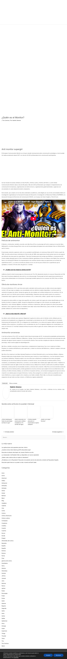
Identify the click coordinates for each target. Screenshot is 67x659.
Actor (3, 473)
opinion (3, 588)
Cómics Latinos (6, 518)
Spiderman (4, 621)
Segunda (4, 608)
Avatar (3, 493)
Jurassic (4, 578)
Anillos (3, 480)
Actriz (3, 475)
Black (3, 498)
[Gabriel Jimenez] (6, 393)
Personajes (4, 593)
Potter (3, 598)
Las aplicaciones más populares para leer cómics (15, 447)
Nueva (3, 585)
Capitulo (4, 505)
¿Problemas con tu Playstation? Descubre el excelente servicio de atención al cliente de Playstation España (30, 460)
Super (3, 628)
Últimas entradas (13, 383)
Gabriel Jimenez (15, 387)
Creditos (4, 525)
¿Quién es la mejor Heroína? (45, 420)
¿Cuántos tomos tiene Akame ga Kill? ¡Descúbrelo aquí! (16, 450)
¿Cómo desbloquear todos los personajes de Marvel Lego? (7, 421)
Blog (3, 500)
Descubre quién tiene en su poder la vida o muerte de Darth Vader (19, 462)
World (3, 646)
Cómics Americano (7, 515)
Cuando (4, 528)
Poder (3, 595)
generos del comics (7, 560)
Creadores (4, 523)
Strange (4, 626)
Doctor (3, 533)
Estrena (4, 550)
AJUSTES (16, 657)
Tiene (3, 638)
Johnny (3, 575)
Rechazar (58, 655)
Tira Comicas (5, 120)
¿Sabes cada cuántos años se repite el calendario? (15, 457)
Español (4, 548)
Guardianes (5, 563)
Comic (3, 510)
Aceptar (48, 655)
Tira (3, 641)
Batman (4, 495)
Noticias (4, 583)
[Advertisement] (33, 36)
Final (3, 558)
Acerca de (4, 383)
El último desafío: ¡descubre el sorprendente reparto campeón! (33, 422)
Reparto (4, 606)
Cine (3, 508)
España (3, 545)
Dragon (3, 538)
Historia (4, 568)
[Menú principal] (33, 22)
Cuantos (4, 530)
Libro (3, 580)
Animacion (4, 483)
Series (3, 616)
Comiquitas (5, 520)
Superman (4, 631)
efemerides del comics (7, 540)
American (4, 478)
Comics (4, 513)
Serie (3, 613)
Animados (4, 485)
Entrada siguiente (57, 432)
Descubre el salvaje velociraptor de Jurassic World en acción (18, 452)
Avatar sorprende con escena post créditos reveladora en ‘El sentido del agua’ (20, 422)
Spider (3, 618)
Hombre (4, 573)
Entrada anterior (9, 432)
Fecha (3, 555)
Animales (4, 488)
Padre (3, 591)
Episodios (4, 543)
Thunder (4, 636)
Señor (3, 611)
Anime (3, 490)
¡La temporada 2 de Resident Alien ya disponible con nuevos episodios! (20, 455)
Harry (3, 565)
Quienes (4, 603)
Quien (3, 601)
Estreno (4, 553)
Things (3, 633)
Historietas (4, 570)
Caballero (4, 503)
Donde (3, 535)
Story (3, 623)
